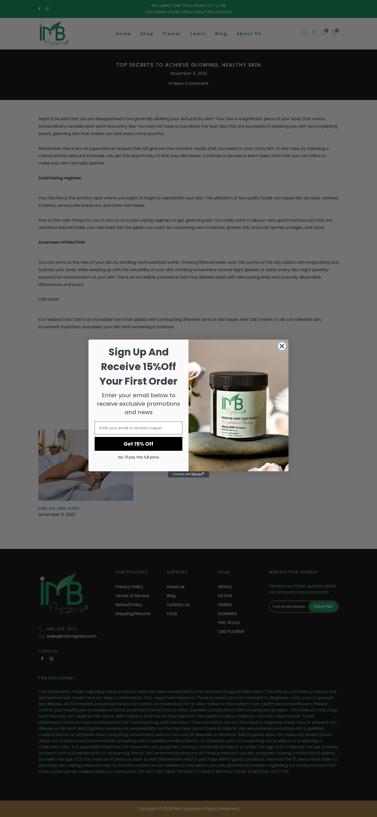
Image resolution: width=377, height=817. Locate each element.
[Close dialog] (281, 346)
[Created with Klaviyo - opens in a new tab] (188, 474)
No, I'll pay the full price (138, 457)
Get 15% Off (138, 443)
